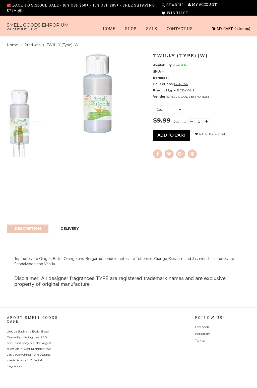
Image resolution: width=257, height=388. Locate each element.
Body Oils (181, 84)
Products (32, 45)
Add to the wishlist (211, 134)
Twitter (200, 340)
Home (109, 28)
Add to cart (171, 135)
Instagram (202, 334)
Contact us (179, 28)
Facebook (202, 327)
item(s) (233, 28)
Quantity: (180, 121)
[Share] (157, 153)
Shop (130, 28)
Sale (151, 28)
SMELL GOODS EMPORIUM (38, 27)
